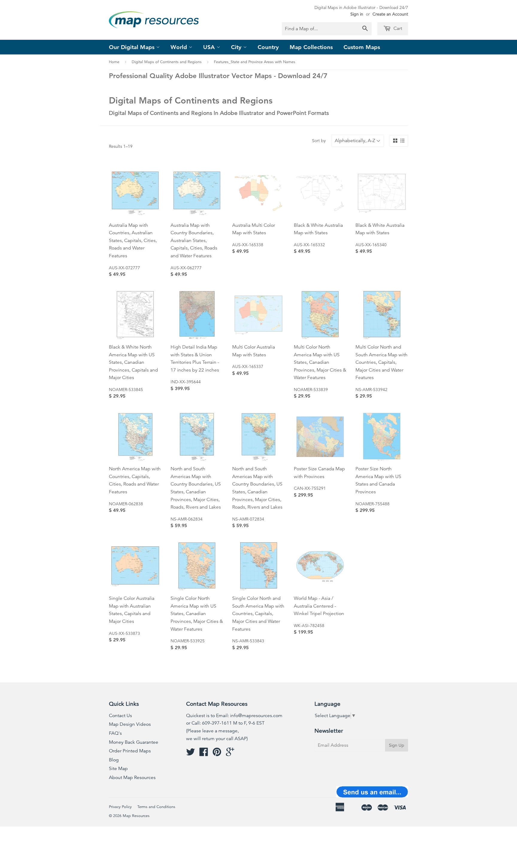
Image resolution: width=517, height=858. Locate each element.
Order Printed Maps (130, 751)
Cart (397, 28)
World (180, 47)
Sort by (319, 140)
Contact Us (120, 716)
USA (210, 47)
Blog (114, 760)
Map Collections (311, 47)
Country (268, 47)
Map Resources (136, 815)
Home (114, 62)
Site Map (118, 769)
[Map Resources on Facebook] (203, 754)
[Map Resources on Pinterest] (216, 754)
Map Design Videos (130, 724)
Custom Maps (361, 47)
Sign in (356, 14)
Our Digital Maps (132, 47)
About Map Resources (132, 778)
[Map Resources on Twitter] (190, 754)
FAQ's (115, 733)
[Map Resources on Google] (230, 754)
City (237, 47)
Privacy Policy (120, 806)
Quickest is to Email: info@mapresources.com (234, 716)
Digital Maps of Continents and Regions (167, 62)
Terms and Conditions (156, 806)
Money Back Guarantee (133, 742)
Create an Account (390, 14)
